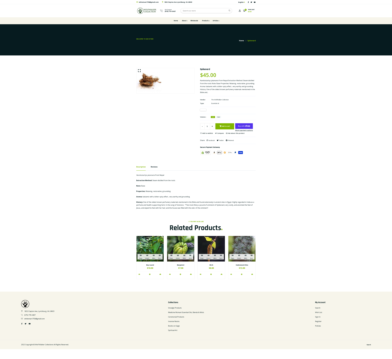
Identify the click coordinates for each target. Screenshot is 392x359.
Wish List (318, 312)
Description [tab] (141, 167)
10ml (218, 117)
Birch (211, 265)
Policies (318, 326)
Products (205, 21)
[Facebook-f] (248, 2)
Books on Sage (174, 326)
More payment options (244, 130)
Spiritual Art (172, 330)
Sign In (317, 317)
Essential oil (215, 103)
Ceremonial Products (176, 317)
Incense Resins (173, 321)
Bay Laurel (150, 265)
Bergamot (180, 265)
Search (317, 308)
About (184, 21)
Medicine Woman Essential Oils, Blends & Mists (186, 312)
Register (318, 321)
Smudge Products (175, 308)
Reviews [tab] (154, 167)
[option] (165, 80)
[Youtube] (255, 2)
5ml (213, 117)
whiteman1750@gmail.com (148, 2)
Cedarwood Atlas (242, 265)
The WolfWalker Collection (220, 100)
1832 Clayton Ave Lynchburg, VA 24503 (178, 2)
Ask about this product (236, 133)
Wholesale (194, 21)
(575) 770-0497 (30, 315)
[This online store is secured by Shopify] (206, 152)
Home (176, 21)
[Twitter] (251, 2)
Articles (215, 21)
